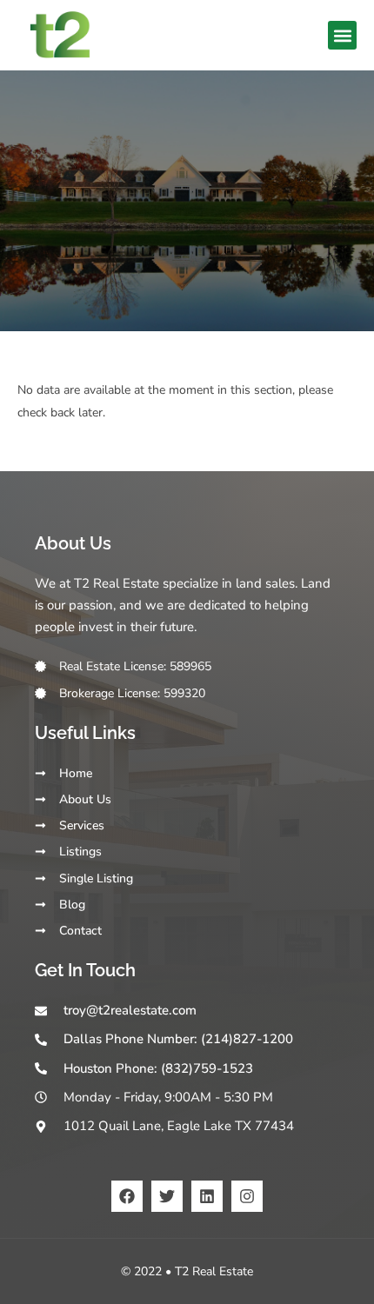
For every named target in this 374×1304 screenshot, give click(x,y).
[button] (342, 35)
